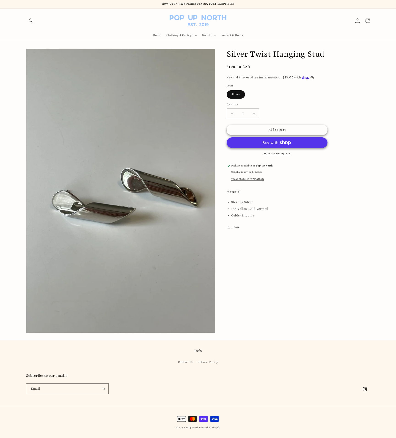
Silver (235, 94)
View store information (247, 179)
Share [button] (236, 227)
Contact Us (185, 362)
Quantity (232, 104)
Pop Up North (191, 428)
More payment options (277, 153)
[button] (31, 21)
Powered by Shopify (209, 428)
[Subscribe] (103, 388)
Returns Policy (208, 362)
